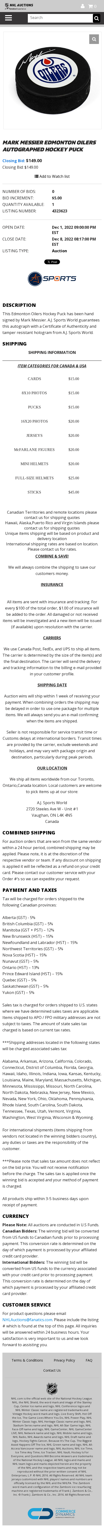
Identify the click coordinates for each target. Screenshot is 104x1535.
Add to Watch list (54, 176)
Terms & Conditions (27, 1360)
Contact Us (52, 1370)
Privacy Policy (64, 1360)
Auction (59, 250)
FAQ (89, 1360)
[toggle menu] (8, 18)
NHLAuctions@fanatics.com (27, 1319)
